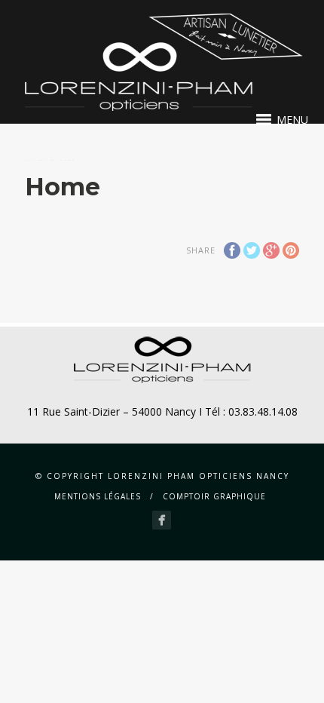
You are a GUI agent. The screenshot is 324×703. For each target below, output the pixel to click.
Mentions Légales (97, 496)
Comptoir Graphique (214, 496)
